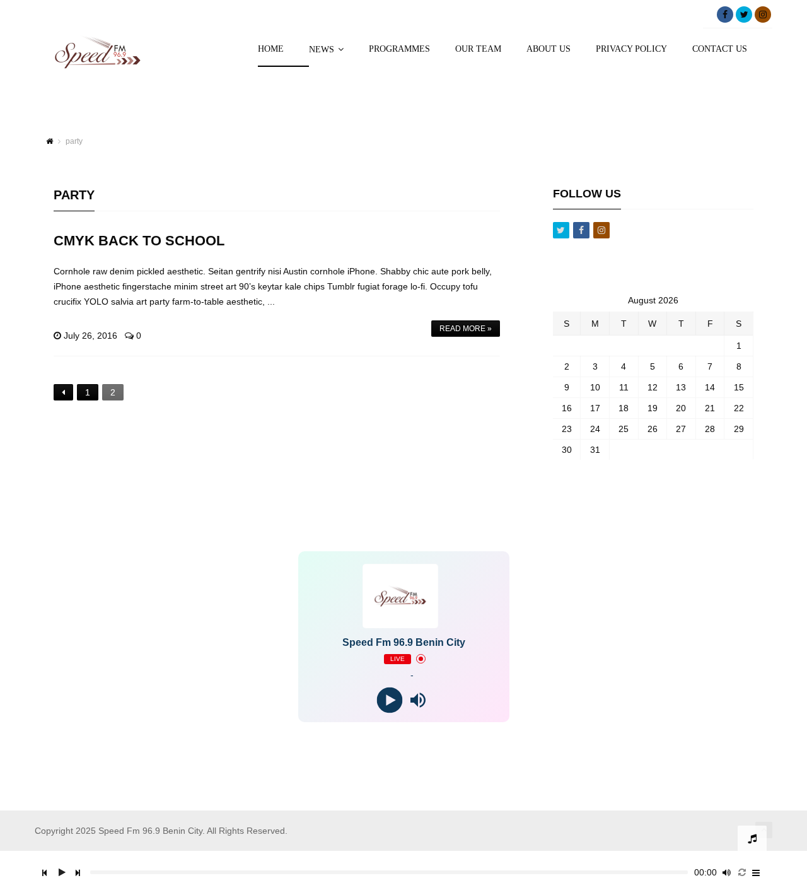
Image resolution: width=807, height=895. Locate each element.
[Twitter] (744, 14)
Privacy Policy (631, 49)
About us (548, 49)
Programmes (399, 49)
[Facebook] (725, 14)
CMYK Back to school (139, 241)
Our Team (478, 49)
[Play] (389, 700)
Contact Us (719, 49)
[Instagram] (763, 14)
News (321, 49)
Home (271, 49)
